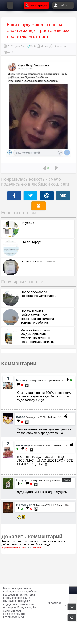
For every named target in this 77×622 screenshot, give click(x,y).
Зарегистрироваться (14, 547)
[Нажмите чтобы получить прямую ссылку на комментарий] (27, 385)
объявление (60, 46)
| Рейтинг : (56, 381)
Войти (37, 547)
